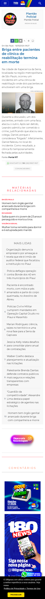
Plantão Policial (31, 15)
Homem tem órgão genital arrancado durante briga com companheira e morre (18, 204)
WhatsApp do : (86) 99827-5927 (24, 163)
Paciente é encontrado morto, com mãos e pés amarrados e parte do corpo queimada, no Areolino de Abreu (23, 292)
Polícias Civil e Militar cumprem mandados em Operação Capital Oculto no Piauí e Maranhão (23, 312)
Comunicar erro (22, 169)
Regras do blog (31, 23)
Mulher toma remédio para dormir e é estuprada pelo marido (22, 227)
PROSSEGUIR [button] (15, 595)
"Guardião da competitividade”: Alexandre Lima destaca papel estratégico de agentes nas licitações (23, 398)
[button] (22, 588)
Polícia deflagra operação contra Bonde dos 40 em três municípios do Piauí (21, 275)
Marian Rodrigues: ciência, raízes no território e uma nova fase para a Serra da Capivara (22, 329)
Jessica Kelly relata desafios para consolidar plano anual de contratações (23, 346)
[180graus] (16, 3)
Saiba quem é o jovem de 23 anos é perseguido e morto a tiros (22, 216)
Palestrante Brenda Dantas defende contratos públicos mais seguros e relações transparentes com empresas (23, 377)
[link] (12, 41)
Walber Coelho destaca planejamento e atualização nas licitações (23, 360)
